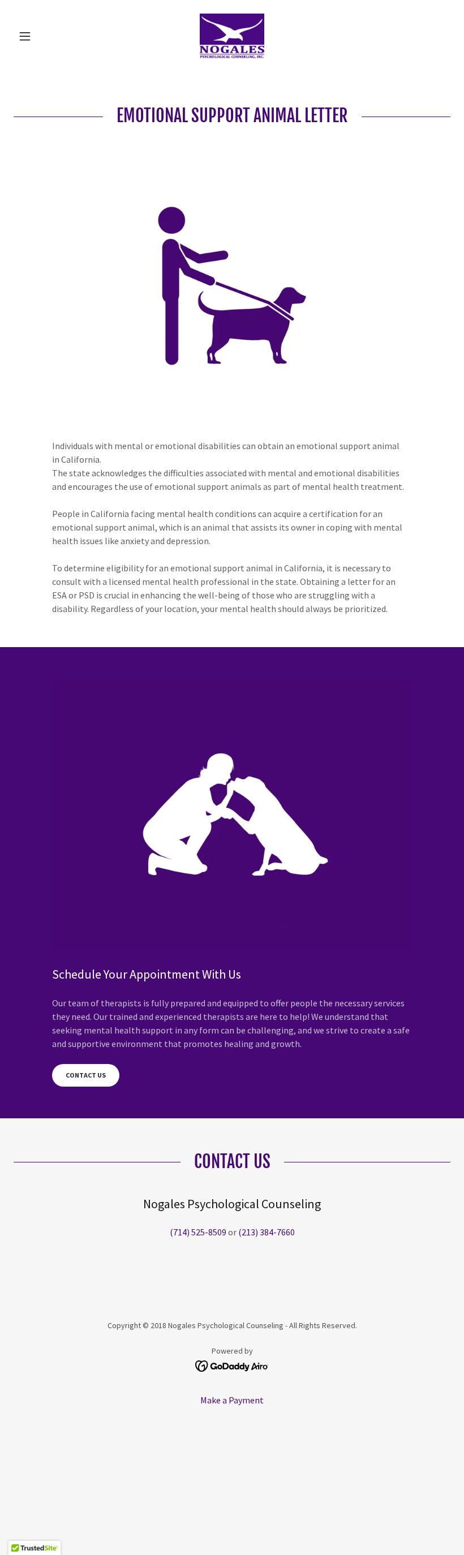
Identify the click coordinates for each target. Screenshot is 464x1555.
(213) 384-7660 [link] (266, 1232)
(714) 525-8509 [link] (198, 1232)
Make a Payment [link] (232, 1400)
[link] (232, 36)
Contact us (86, 1075)
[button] (46, 36)
